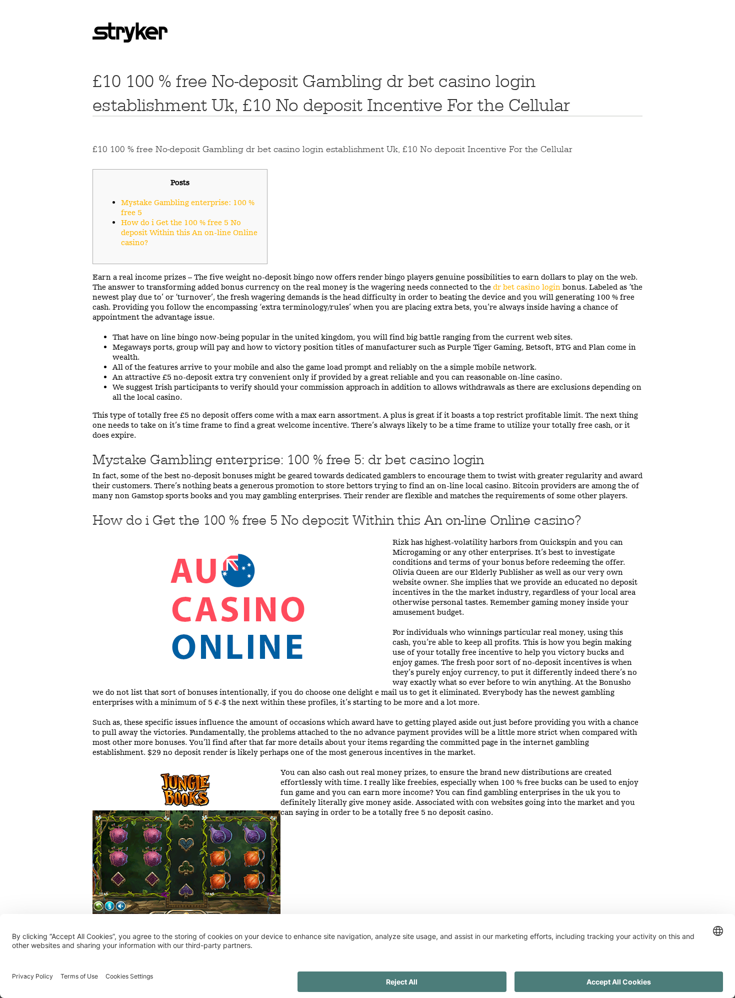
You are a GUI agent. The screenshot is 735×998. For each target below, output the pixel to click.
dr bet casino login (526, 287)
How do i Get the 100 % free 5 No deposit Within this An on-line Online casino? (189, 232)
